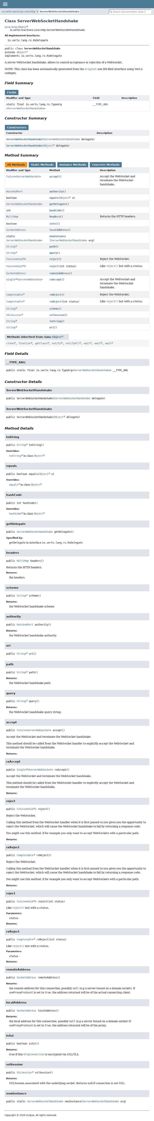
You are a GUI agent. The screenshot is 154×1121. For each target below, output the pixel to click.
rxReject (55, 294)
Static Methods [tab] (42, 164)
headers (54, 216)
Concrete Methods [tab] (105, 164)
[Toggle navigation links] (5, 4)
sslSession (56, 315)
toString (55, 321)
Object (21, 52)
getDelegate (57, 204)
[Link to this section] (35, 83)
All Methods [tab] (16, 164)
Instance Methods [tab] (73, 164)
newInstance (57, 236)
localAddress (58, 229)
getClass (41, 343)
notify (56, 343)
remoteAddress (59, 273)
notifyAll (72, 343)
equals (53, 197)
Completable (14, 294)
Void (20, 259)
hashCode (55, 210)
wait (87, 343)
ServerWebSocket (28, 176)
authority (56, 191)
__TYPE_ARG (100, 104)
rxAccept (55, 279)
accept (53, 176)
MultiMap (12, 216)
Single (10, 279)
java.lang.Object (15, 26)
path (52, 246)
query (53, 252)
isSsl (53, 223)
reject (53, 259)
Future (10, 176)
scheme (53, 308)
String (10, 246)
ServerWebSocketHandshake (59, 11)
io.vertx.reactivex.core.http (18, 11)
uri (51, 327)
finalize (24, 343)
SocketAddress (16, 229)
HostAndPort (14, 191)
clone (10, 343)
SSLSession (13, 315)
